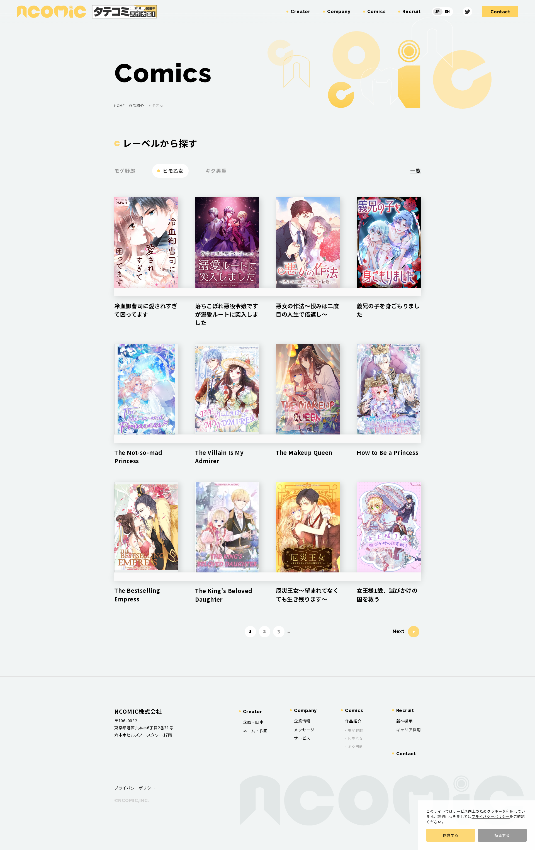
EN (447, 11)
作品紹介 (136, 105)
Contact (406, 753)
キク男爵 (216, 170)
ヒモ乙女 (173, 170)
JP (438, 11)
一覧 (415, 170)
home (119, 105)
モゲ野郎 (124, 170)
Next (398, 631)
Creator (252, 711)
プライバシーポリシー (491, 816)
